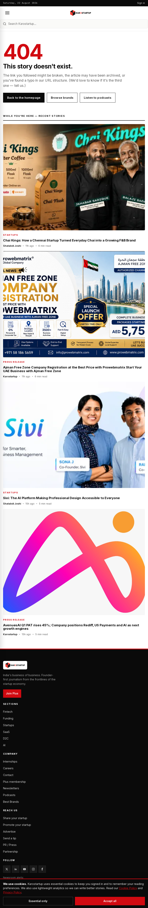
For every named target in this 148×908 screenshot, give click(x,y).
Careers (8, 768)
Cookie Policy (128, 888)
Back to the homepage (23, 97)
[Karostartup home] (80, 13)
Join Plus (12, 693)
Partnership (10, 851)
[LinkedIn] (15, 869)
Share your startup (15, 818)
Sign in (141, 3)
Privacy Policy (12, 892)
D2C (5, 738)
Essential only (38, 901)
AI (4, 745)
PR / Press (10, 844)
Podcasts (9, 795)
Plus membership (14, 781)
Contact (8, 775)
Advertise (9, 831)
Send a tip (9, 838)
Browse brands (62, 97)
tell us (19, 86)
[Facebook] (42, 869)
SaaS (6, 731)
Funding (8, 718)
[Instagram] (33, 869)
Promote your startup (17, 824)
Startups (8, 725)
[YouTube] (24, 869)
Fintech (8, 711)
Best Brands (11, 801)
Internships (10, 761)
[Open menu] (7, 13)
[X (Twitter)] (6, 869)
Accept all (109, 901)
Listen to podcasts (97, 97)
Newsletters (11, 788)
